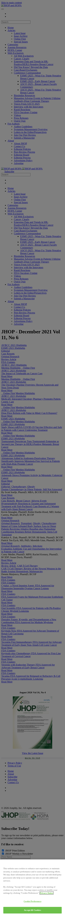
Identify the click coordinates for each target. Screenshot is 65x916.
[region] (32, 887)
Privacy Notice (46, 893)
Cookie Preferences (32, 901)
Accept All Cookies (32, 910)
